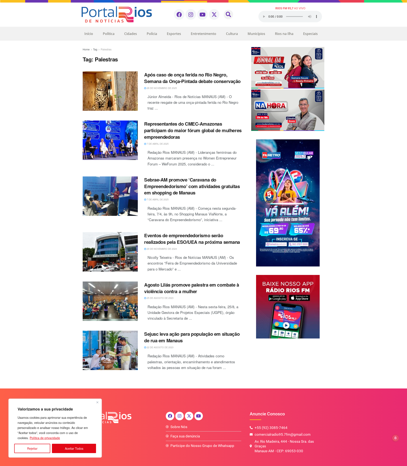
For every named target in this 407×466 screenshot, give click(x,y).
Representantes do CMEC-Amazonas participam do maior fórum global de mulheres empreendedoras (193, 130)
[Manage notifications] (395, 438)
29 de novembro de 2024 (161, 248)
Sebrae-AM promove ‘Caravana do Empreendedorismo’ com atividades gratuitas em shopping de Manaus (192, 186)
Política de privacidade (45, 438)
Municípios (256, 33)
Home (86, 49)
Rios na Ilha (284, 33)
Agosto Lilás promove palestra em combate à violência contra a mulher (191, 288)
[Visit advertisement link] (287, 89)
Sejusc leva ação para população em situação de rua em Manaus (192, 337)
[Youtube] (202, 14)
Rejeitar (32, 448)
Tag (95, 49)
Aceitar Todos (74, 448)
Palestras (106, 49)
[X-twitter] (214, 14)
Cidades (130, 33)
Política (108, 33)
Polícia (152, 33)
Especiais (310, 33)
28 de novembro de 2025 (161, 88)
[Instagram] (190, 14)
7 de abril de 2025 (157, 143)
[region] (55, 428)
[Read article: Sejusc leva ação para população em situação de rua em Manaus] (110, 350)
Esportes (174, 33)
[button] (228, 14)
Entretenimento (203, 33)
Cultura (232, 33)
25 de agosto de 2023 (159, 298)
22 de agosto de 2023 (159, 347)
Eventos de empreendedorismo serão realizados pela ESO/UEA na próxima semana (192, 238)
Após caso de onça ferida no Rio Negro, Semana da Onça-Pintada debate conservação (192, 78)
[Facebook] (179, 14)
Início (88, 33)
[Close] (97, 402)
